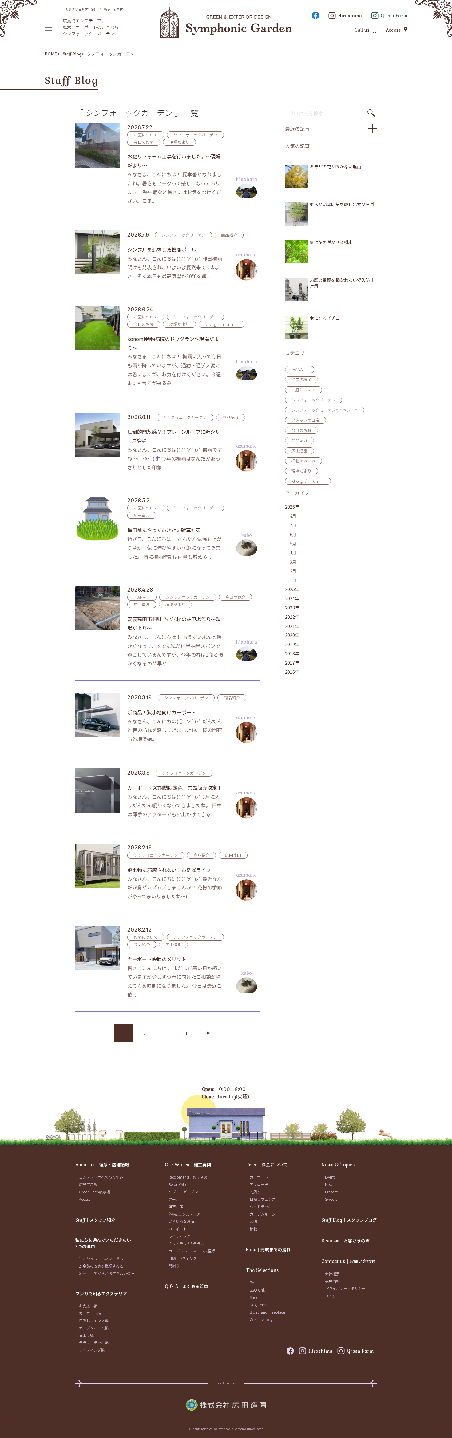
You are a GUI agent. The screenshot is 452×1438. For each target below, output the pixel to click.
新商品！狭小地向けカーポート (161, 712)
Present (331, 1191)
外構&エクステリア (184, 1213)
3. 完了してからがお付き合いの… (106, 1273)
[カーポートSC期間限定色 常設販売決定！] (97, 790)
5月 (293, 544)
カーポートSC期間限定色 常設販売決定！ (174, 787)
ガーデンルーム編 (94, 1327)
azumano (246, 254)
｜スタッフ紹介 (95, 1220)
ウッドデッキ (261, 1206)
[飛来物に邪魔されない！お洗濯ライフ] (97, 866)
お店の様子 (301, 379)
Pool (254, 1282)
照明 (253, 1221)
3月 (293, 562)
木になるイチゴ (325, 318)
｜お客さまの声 (345, 1240)
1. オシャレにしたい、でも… (103, 1258)
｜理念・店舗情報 (102, 1164)
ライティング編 (92, 1349)
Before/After (178, 1184)
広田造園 (142, 515)
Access (84, 1199)
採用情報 (332, 1281)
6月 (293, 534)
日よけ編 (86, 1335)
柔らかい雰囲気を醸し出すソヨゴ (342, 204)
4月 (293, 552)
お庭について (146, 135)
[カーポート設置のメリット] (97, 948)
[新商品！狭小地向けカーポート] (97, 715)
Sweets (331, 1199)
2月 (293, 571)
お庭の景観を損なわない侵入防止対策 (342, 283)
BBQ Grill (257, 1289)
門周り (174, 1265)
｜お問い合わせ (348, 1261)
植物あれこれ (303, 461)
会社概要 (332, 1273)
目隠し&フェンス (183, 1258)
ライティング (179, 1236)
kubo (246, 535)
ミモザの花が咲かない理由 (335, 167)
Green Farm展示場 (94, 1191)
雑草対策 (176, 1206)
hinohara (246, 179)
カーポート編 (90, 1313)
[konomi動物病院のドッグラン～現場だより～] (97, 328)
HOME (51, 54)
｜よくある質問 (186, 1286)
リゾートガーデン (183, 1191)
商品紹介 (229, 235)
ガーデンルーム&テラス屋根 (192, 1250)
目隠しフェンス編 (94, 1320)
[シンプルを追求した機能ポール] (97, 252)
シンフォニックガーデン (110, 54)
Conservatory (261, 1319)
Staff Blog (72, 54)
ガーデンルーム (263, 1213)
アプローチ (259, 1184)
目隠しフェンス (263, 1199)
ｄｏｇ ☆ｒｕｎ (221, 324)
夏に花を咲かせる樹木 (331, 242)
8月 (293, 516)
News (329, 1184)
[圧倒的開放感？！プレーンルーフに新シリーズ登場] (97, 435)
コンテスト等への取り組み (101, 1177)
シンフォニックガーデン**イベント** (324, 410)
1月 (293, 580)
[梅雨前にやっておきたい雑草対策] (97, 519)
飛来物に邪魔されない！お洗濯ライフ (169, 869)
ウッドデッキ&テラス (186, 1243)
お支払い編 (88, 1305)
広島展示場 (88, 1184)
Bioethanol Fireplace (267, 1312)
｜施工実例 (188, 1164)
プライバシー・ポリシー (345, 1288)
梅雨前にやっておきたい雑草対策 (164, 529)
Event (330, 1177)
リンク (330, 1295)
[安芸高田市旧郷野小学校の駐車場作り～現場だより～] (97, 608)
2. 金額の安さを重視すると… (103, 1265)
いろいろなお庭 (181, 1221)
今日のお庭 (144, 142)
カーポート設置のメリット (156, 959)
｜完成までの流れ (268, 1249)
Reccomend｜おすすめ (188, 1177)
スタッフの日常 (305, 420)
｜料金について (266, 1164)
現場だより (179, 142)
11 (188, 1033)
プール (174, 1199)
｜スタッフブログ (349, 1220)
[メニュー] (48, 28)
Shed (254, 1297)
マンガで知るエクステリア (101, 1293)
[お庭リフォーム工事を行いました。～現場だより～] (97, 145)
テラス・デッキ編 (94, 1342)
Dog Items (258, 1304)
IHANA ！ (142, 597)
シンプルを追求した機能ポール (161, 249)
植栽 (253, 1228)
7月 (293, 525)
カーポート (178, 1228)
